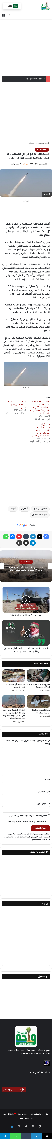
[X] (39, 536)
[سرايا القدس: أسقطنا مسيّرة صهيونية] (38, 701)
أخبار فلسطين (33, 143)
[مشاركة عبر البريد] (26, 543)
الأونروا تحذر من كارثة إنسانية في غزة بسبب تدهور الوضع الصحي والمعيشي (26, 569)
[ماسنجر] (12, 536)
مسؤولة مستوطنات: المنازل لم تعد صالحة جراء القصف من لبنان (41, 430)
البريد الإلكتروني (43, 792)
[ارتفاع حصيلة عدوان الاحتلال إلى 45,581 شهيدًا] (38, 675)
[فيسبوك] (46, 536)
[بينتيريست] (19, 536)
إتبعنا (42, 904)
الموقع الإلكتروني (43, 804)
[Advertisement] (26, 47)
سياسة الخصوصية (40, 1073)
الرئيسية (43, 143)
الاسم (47, 780)
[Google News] (26, 525)
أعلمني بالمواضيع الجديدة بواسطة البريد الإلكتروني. (27, 822)
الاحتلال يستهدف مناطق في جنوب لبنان (16, 405)
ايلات (12, 509)
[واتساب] (6, 536)
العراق (24, 509)
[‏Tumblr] (26, 536)
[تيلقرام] (33, 543)
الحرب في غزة (40, 509)
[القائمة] (3, 15)
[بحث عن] (8, 15)
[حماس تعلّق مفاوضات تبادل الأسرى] (13, 675)
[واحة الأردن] (45, 6)
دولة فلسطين (39, 515)
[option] (26, 566)
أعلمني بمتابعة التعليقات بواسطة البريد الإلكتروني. (27, 816)
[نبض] (12, 1127)
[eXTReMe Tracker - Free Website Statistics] (47, 1065)
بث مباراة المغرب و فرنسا (35, 79)
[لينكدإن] (33, 536)
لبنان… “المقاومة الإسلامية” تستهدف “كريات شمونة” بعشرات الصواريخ (40, 408)
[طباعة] (19, 543)
